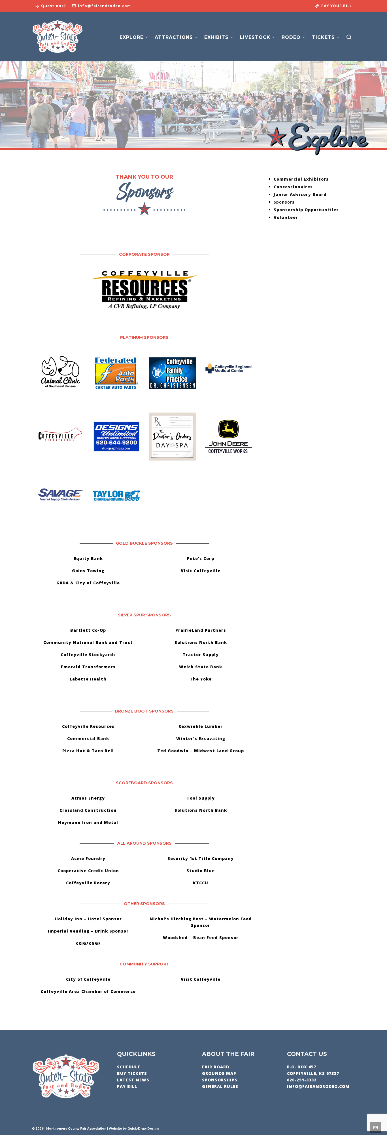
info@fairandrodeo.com (104, 5)
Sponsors (284, 202)
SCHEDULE (128, 1067)
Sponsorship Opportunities (306, 209)
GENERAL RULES (220, 1086)
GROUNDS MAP (219, 1073)
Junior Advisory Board (300, 194)
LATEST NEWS (133, 1080)
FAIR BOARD (215, 1067)
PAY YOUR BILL (336, 5)
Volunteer (286, 217)
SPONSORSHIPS (219, 1080)
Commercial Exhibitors (301, 179)
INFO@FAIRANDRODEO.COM (318, 1086)
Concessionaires (293, 186)
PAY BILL (127, 1086)
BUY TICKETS (132, 1073)
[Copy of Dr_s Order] (172, 436)
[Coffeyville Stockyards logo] (60, 436)
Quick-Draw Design (143, 1128)
